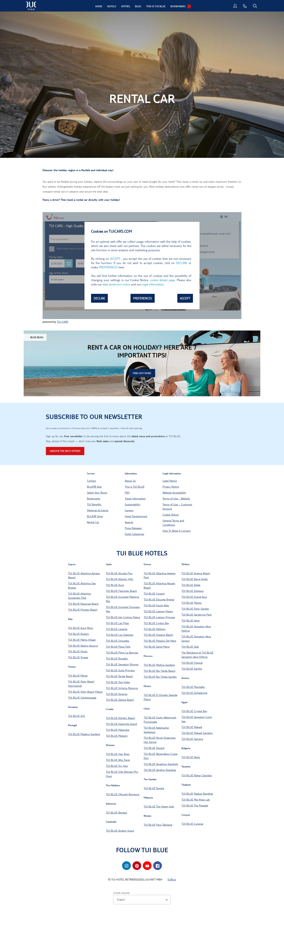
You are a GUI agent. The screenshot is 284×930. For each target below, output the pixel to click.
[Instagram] (126, 865)
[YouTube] (147, 865)
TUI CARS (62, 321)
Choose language (121, 893)
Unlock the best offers (65, 451)
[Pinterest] (136, 865)
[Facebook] (157, 865)
